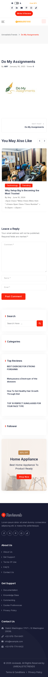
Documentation (10, 590)
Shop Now (24, 477)
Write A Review (24, 13)
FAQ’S (6, 567)
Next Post (37, 124)
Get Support (9, 557)
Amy (9, 197)
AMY (6, 66)
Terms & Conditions (15, 672)
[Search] (44, 21)
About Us (7, 552)
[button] (39, 141)
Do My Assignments (34, 127)
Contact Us (8, 572)
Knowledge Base (11, 595)
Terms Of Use (9, 562)
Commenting (9, 600)
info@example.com (14, 641)
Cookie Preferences (12, 605)
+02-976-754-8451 (14, 636)
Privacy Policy (10, 610)
